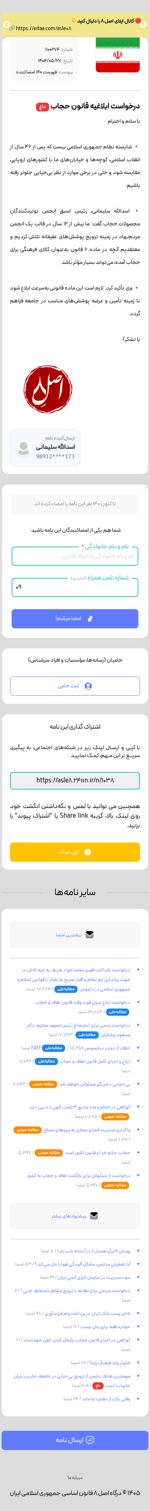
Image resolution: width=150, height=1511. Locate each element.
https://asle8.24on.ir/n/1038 (75, 781)
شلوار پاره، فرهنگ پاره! (109, 1363)
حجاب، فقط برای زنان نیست (105, 1327)
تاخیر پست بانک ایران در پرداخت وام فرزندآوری (87, 1313)
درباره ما (75, 1477)
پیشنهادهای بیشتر (69, 1216)
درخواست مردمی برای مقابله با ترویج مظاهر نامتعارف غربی (76, 1290)
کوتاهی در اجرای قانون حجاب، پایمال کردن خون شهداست (76, 1340)
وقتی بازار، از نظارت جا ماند (105, 1399)
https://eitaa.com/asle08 (43, 28)
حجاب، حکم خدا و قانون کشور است (97, 1153)
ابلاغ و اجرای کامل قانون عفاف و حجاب (94, 1061)
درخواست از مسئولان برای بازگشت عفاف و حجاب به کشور (78, 1175)
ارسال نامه (70, 1440)
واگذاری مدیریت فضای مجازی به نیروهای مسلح (86, 1130)
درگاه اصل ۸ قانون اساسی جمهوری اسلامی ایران (66, 1493)
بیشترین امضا (69, 935)
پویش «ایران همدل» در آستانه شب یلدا (93, 1251)
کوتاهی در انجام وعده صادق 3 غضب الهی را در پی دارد (79, 1107)
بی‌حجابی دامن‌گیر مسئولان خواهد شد (94, 1084)
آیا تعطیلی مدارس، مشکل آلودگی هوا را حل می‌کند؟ (82, 1264)
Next (7, 25)
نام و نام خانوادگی (105, 546)
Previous (143, 25)
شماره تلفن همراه (100, 578)
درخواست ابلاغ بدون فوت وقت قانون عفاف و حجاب (83, 1002)
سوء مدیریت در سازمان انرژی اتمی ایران (93, 1277)
